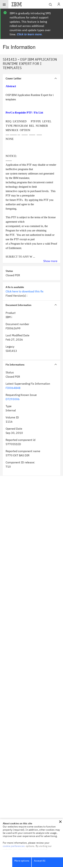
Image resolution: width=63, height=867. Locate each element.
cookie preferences (14, 846)
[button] (60, 821)
